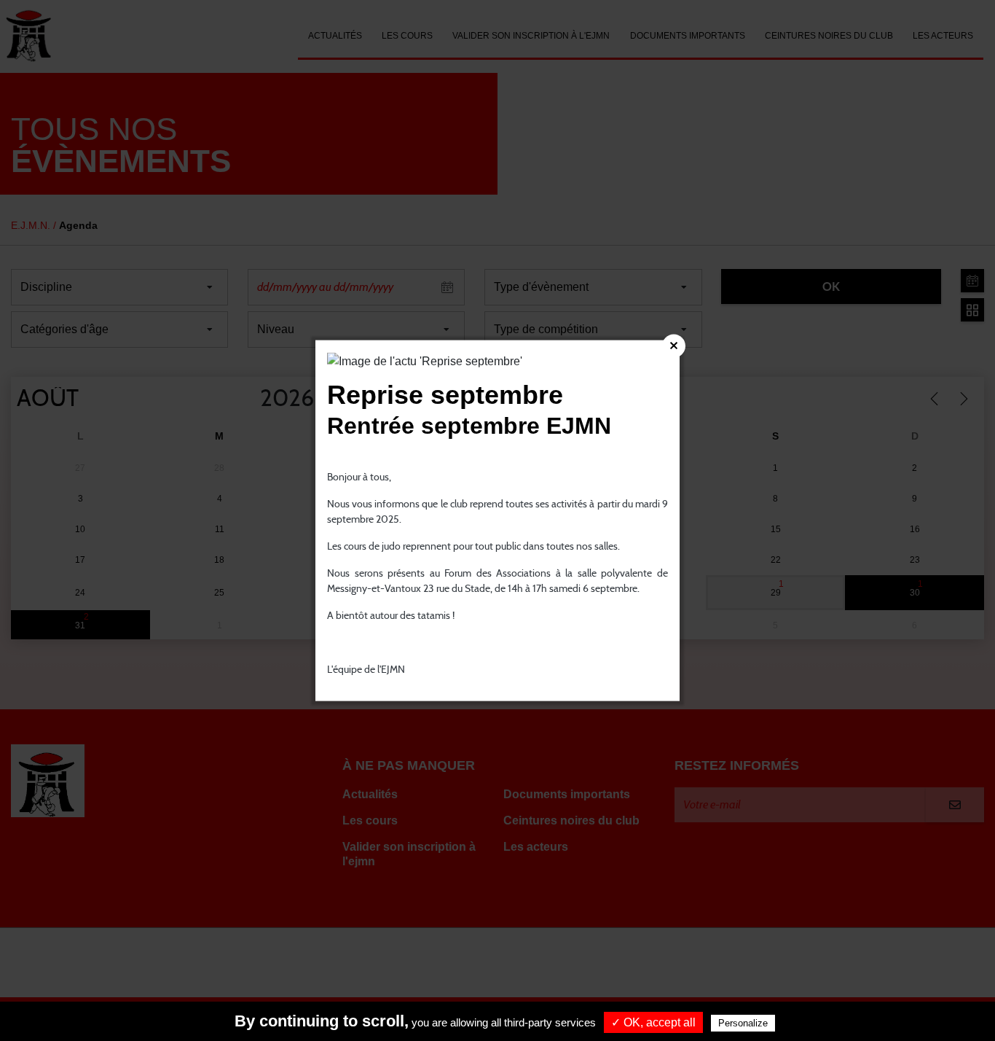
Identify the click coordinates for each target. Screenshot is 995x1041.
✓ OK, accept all (653, 1022)
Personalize (743, 1023)
